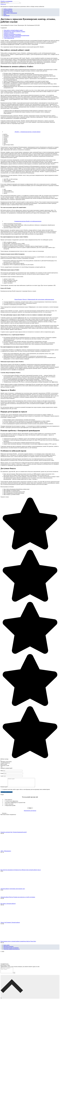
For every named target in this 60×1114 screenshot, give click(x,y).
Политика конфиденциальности (12, 949)
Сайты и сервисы (8, 9)
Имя (2, 770)
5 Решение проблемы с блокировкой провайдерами (16, 35)
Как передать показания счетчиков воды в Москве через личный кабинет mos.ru (21, 869)
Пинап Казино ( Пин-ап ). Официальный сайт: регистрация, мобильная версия (34, 299)
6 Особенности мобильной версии (12, 36)
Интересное (6, 15)
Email (2, 773)
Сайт (2, 776)
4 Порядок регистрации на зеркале (12, 34)
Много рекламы (9, 804)
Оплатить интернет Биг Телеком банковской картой (14, 832)
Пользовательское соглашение (11, 947)
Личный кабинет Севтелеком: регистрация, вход (13, 888)
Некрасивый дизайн (10, 805)
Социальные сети (8, 10)
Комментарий (4, 786)
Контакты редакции (8, 946)
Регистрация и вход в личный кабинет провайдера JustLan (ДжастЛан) (18, 941)
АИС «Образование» (6, 851)
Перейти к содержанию (6, 1)
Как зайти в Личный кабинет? (8, 903)
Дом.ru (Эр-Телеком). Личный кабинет (10, 922)
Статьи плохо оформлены (11, 801)
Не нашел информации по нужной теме (15, 802)
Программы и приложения (10, 12)
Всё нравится (8, 799)
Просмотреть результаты (30, 810)
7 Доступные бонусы (9, 38)
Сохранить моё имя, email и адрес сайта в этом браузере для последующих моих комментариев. (26, 789)
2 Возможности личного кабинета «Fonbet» (14, 31)
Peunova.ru (3, 4)
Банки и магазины (8, 11)
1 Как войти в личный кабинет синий (13, 30)
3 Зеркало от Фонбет (9, 32)
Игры (5, 14)
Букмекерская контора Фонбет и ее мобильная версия (27, 221)
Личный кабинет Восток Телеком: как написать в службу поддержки (18, 897)
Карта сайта (6, 945)
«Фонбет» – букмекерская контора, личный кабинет (27, 131)
